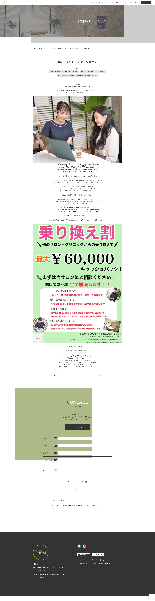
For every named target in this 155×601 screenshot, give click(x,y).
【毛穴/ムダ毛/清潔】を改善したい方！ (93, 71)
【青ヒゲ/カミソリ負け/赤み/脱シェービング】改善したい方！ (77, 75)
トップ (79, 560)
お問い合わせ (146, 2)
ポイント (111, 2)
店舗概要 (100, 563)
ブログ (132, 2)
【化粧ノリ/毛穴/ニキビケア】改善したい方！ (64, 71)
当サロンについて (95, 2)
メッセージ (125, 2)
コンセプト (104, 2)
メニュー (118, 2)
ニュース (137, 2)
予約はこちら (77, 427)
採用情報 (107, 563)
